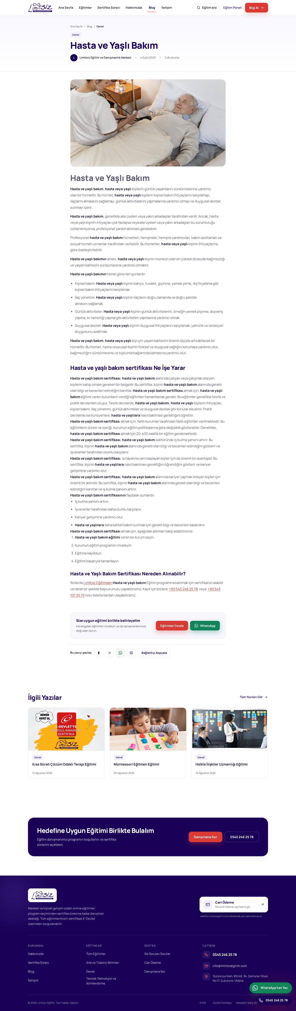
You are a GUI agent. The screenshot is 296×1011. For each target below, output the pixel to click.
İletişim (166, 7)
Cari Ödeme (152, 962)
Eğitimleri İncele (172, 626)
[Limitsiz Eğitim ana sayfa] (40, 7)
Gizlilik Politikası (222, 1003)
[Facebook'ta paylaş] (98, 652)
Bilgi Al (254, 8)
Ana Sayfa (65, 7)
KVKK (203, 1003)
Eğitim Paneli (233, 8)
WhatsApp (207, 626)
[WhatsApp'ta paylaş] (120, 652)
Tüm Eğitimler (96, 954)
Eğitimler (85, 7)
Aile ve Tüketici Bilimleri (102, 962)
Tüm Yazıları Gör (251, 697)
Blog (152, 7)
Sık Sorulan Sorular (157, 954)
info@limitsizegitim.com (230, 966)
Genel (90, 971)
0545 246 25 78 (242, 837)
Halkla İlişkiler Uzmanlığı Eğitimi (222, 764)
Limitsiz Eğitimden (98, 582)
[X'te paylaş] (109, 652)
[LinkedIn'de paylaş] (131, 652)
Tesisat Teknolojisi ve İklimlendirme (101, 980)
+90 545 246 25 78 (183, 589)
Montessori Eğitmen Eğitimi (136, 764)
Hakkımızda (134, 7)
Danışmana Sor (205, 837)
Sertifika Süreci (108, 7)
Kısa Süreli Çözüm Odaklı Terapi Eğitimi (64, 764)
